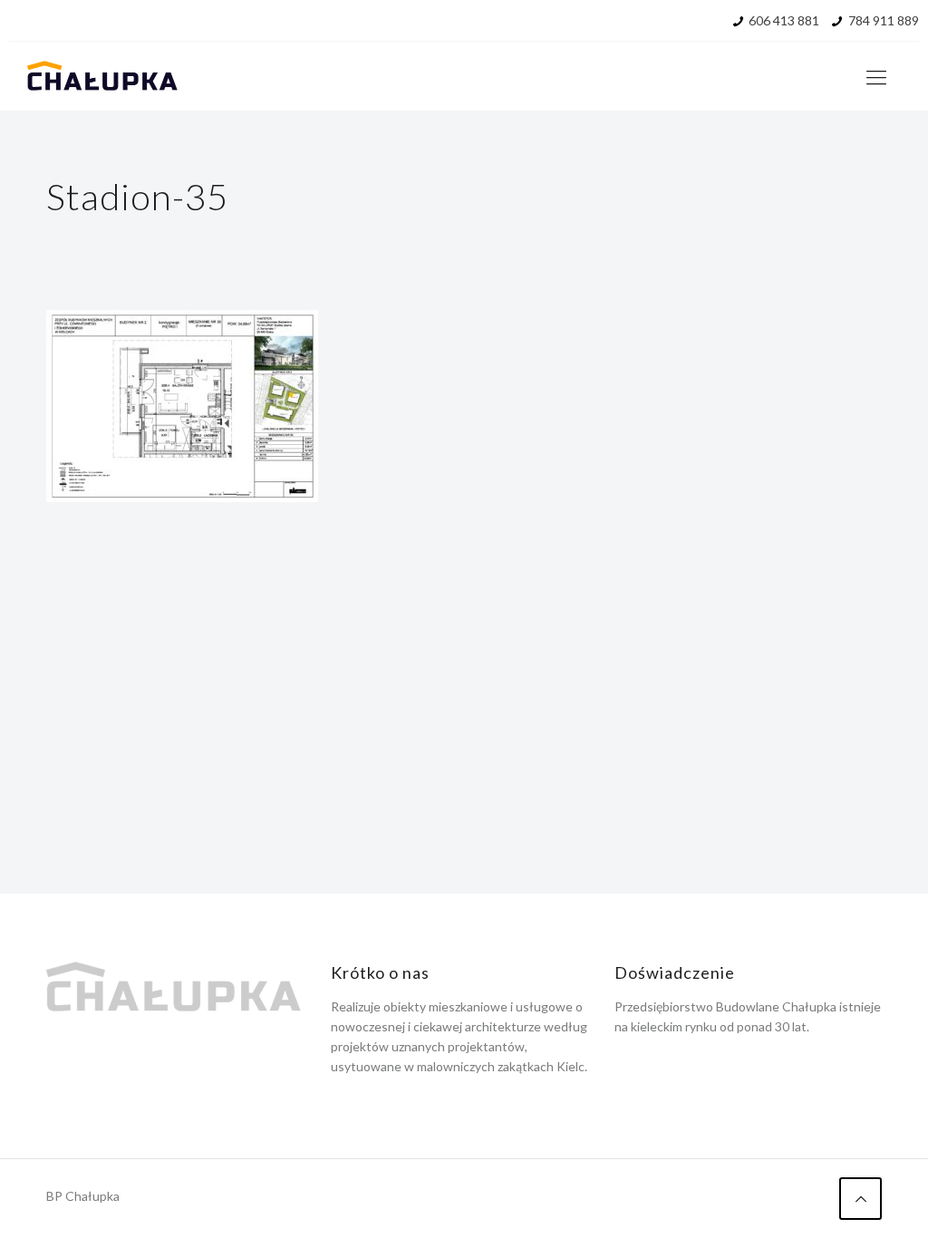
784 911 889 (883, 20)
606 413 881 (784, 20)
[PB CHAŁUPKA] (102, 77)
